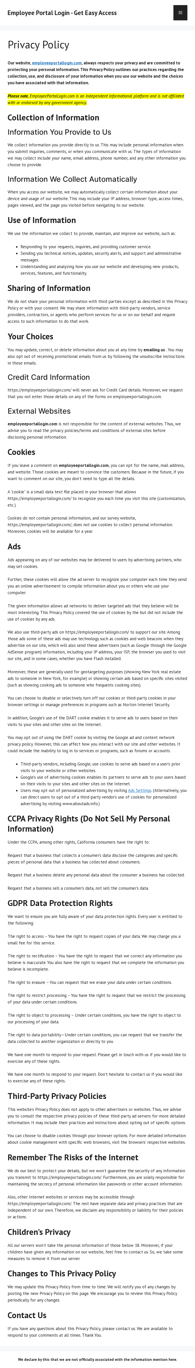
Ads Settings (139, 790)
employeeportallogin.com (57, 63)
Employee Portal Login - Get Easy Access (62, 13)
